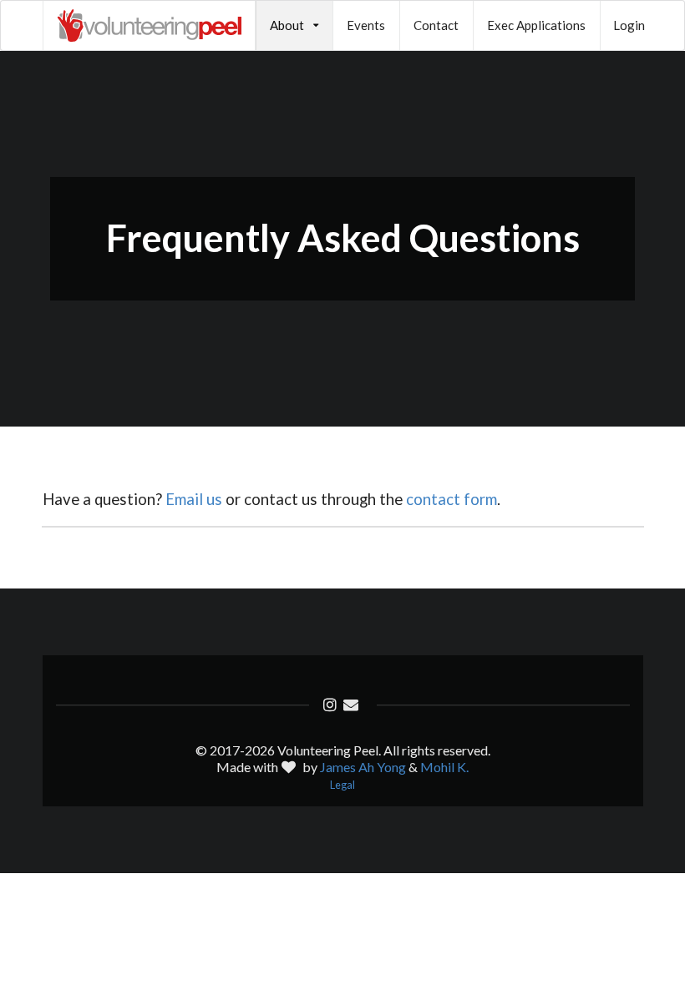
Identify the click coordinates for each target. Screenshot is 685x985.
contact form (451, 499)
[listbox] (294, 25)
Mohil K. (444, 767)
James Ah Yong (363, 767)
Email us (193, 499)
